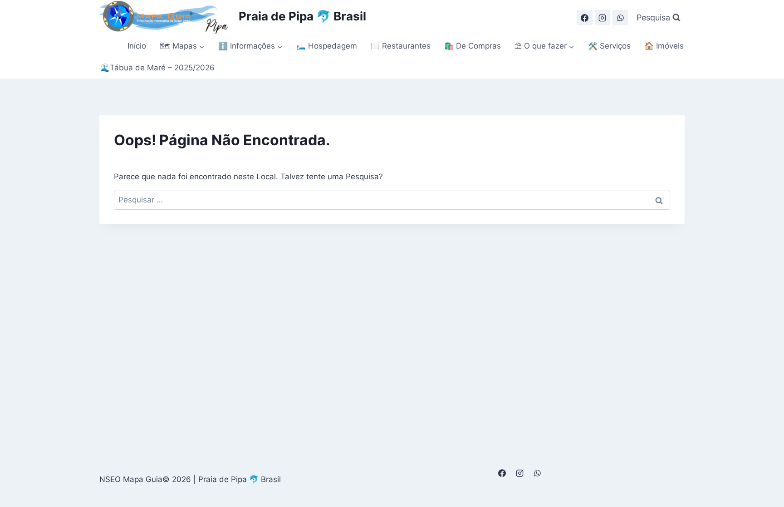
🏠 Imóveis (664, 45)
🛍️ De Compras (472, 45)
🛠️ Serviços (609, 45)
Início (136, 45)
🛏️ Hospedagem (326, 45)
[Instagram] (602, 17)
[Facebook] (585, 17)
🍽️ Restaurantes (400, 45)
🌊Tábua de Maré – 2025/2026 (157, 67)
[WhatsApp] (620, 17)
